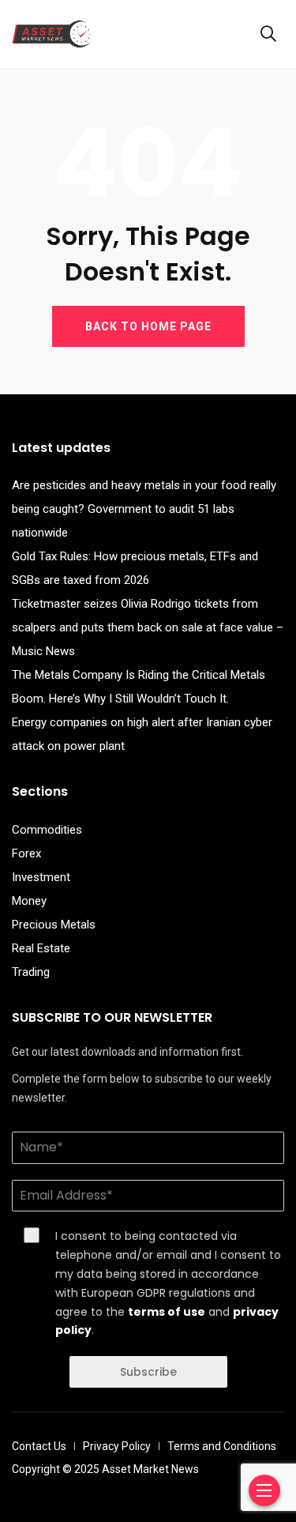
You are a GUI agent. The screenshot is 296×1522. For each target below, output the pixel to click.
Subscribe (148, 1372)
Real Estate (41, 948)
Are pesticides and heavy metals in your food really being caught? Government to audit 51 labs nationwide (144, 509)
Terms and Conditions (221, 1446)
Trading (31, 972)
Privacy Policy (117, 1446)
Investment (41, 877)
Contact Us (39, 1446)
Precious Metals (54, 924)
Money (29, 901)
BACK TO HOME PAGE (148, 326)
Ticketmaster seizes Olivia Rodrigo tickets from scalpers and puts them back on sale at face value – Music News (147, 627)
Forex (26, 853)
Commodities (47, 830)
